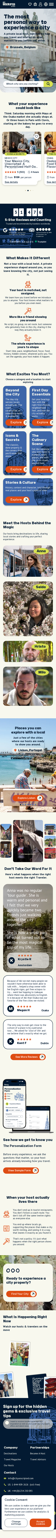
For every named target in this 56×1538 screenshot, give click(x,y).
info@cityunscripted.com (20, 1478)
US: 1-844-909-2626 (24, 1484)
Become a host (37, 1453)
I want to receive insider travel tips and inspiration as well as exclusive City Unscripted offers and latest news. (30, 1423)
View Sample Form (19, 1170)
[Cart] (35, 4)
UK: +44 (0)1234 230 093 (20, 1490)
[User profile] (40, 4)
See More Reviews (26, 1057)
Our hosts (9, 1465)
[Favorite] (36, 136)
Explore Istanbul (26, 798)
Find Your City (20, 1294)
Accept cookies (40, 1522)
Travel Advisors (38, 1459)
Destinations (10, 1453)
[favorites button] (30, 4)
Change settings (16, 1522)
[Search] (48, 84)
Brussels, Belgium (23, 47)
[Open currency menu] (46, 4)
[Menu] (51, 4)
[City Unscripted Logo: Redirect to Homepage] (9, 4)
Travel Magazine (12, 1459)
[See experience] (21, 158)
